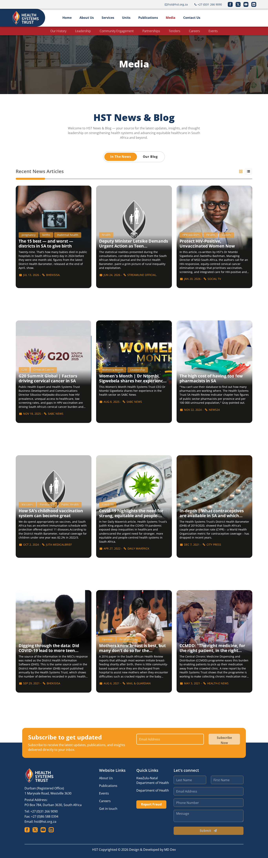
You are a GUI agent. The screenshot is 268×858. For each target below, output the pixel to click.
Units (126, 17)
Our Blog (150, 156)
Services (108, 17)
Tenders (174, 31)
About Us (86, 17)
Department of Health (152, 790)
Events (213, 31)
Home (67, 17)
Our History (58, 31)
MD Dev (170, 849)
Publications (148, 17)
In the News (120, 156)
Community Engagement (117, 31)
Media (170, 17)
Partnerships (151, 31)
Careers (194, 31)
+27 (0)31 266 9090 (44, 811)
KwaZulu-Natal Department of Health (152, 780)
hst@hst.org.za (45, 821)
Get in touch (108, 808)
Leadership (83, 31)
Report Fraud (151, 804)
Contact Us (191, 17)
